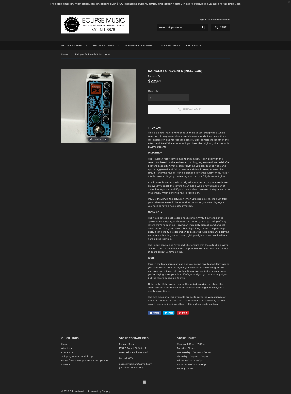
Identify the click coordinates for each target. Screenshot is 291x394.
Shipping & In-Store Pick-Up (77, 356)
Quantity (153, 91)
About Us (66, 348)
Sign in (203, 19)
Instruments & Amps (139, 45)
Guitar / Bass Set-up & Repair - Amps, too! (84, 360)
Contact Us (67, 352)
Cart (222, 27)
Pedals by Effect (73, 45)
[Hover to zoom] (98, 105)
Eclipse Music (77, 391)
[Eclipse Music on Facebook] (145, 382)
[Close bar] (289, 2)
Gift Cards (193, 45)
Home (64, 54)
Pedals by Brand (105, 45)
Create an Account (220, 19)
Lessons (65, 364)
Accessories (170, 45)
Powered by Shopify (99, 391)
